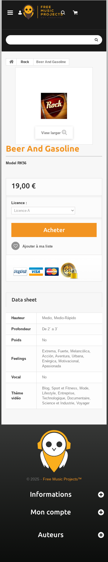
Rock (25, 62)
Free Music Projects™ (62, 479)
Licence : (19, 203)
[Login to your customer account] (20, 13)
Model (11, 163)
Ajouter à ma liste (37, 246)
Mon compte (50, 512)
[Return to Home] (11, 62)
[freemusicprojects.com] (42, 12)
